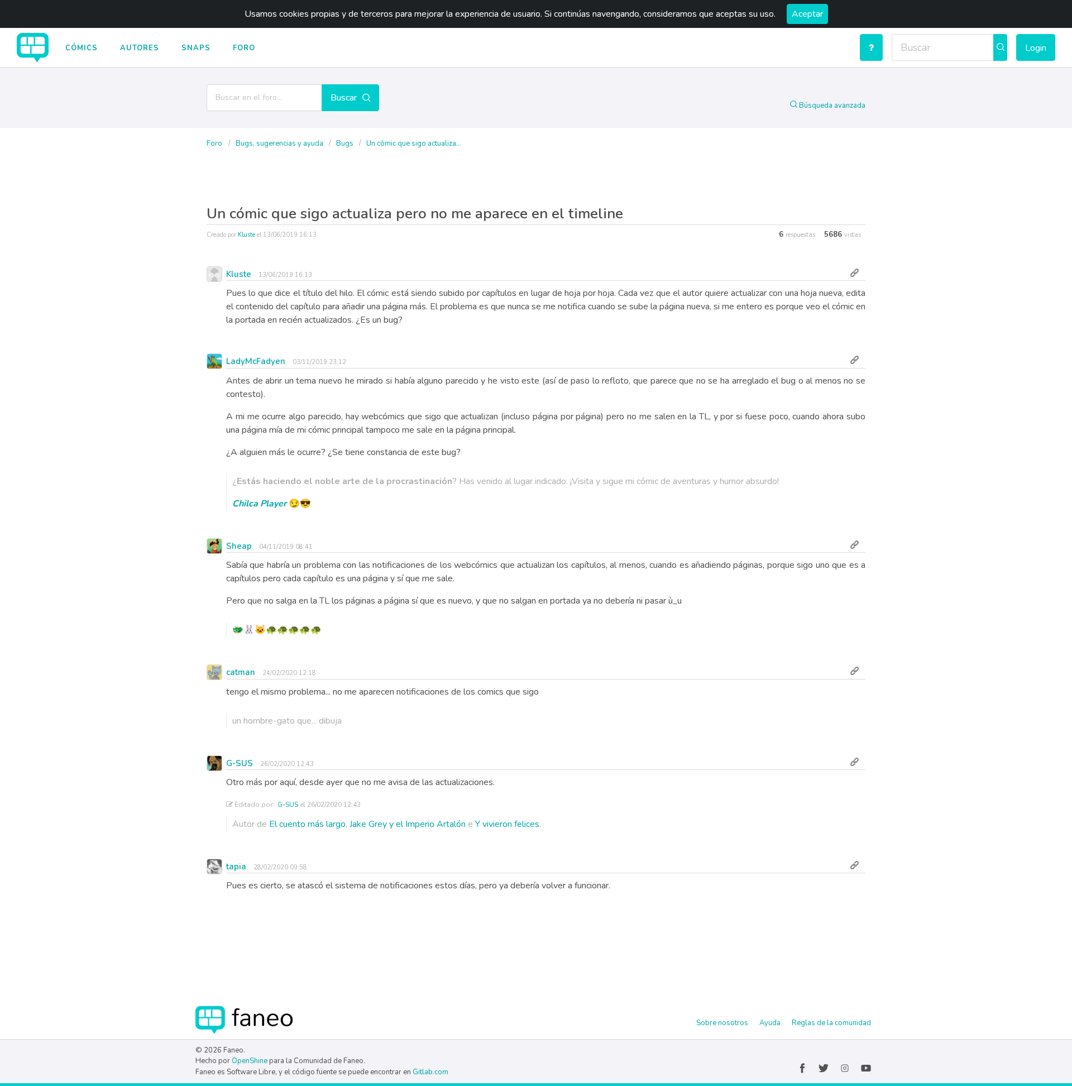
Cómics (81, 48)
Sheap (239, 546)
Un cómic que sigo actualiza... (413, 143)
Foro (244, 48)
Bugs (345, 143)
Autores (139, 48)
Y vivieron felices (507, 824)
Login (1035, 48)
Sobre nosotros (722, 1023)
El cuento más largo (307, 824)
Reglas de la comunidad (831, 1023)
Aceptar (807, 14)
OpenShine (249, 1061)
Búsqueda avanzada (831, 106)
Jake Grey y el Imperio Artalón (408, 824)
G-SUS (239, 763)
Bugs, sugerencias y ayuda (280, 143)
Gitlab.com (430, 1072)
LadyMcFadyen (255, 361)
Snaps (195, 48)
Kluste (246, 235)
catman (240, 672)
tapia (236, 866)
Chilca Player (259, 503)
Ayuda (770, 1023)
